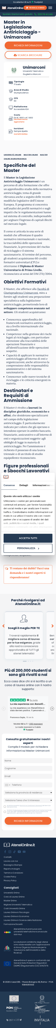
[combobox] (7, 785)
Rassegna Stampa (13, 865)
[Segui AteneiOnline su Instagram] (9, 852)
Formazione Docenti (13, 924)
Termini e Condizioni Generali (31, 806)
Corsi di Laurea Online (14, 896)
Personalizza (26, 548)
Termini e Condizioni (13, 872)
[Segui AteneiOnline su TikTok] (14, 852)
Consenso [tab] (9, 485)
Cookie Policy (10, 876)
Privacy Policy (10, 880)
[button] (25, 661)
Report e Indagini (12, 868)
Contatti (8, 857)
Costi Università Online (14, 908)
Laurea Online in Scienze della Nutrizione (23, 920)
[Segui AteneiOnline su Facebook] (5, 852)
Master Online (10, 900)
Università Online (11, 892)
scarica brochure (30, 55)
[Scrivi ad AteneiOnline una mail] (24, 852)
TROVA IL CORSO (36, 7)
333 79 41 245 (45, 14)
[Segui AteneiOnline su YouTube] (19, 852)
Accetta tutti (28, 538)
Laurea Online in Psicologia (16, 912)
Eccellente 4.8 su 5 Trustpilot (28, 2)
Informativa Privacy (20, 810)
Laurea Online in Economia (16, 916)
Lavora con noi (11, 861)
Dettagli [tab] (23, 485)
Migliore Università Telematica (18, 904)
